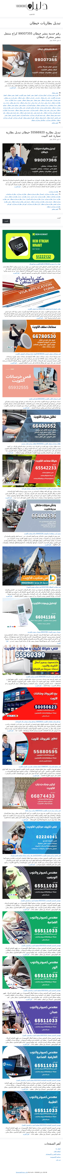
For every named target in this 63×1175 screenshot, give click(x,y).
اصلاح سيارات (42, 95)
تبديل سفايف (53, 105)
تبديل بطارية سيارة (50, 199)
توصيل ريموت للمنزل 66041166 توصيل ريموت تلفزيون (44, 632)
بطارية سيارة (42, 196)
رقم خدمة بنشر (38, 113)
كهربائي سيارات (17, 118)
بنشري (19, 100)
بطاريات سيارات (53, 191)
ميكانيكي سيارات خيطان (38, 120)
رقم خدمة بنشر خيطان (26, 113)
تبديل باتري (34, 196)
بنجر (49, 98)
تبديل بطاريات (26, 196)
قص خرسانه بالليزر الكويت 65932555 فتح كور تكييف (45, 399)
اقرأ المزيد (13, 87)
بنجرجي (37, 98)
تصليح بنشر (22, 105)
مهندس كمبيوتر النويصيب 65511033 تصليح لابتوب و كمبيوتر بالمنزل (41, 900)
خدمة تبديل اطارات (8, 110)
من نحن (58, 1160)
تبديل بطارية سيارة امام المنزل (35, 199)
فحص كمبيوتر (16, 115)
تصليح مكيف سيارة (45, 108)
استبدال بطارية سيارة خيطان (35, 194)
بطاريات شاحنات (11, 194)
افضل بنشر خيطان (12, 95)
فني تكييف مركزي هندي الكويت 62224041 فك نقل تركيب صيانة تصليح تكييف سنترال (35, 855)
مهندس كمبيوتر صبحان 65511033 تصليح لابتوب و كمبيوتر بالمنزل (41, 1035)
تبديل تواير (34, 103)
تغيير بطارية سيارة (20, 108)
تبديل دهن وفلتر (14, 103)
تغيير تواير (53, 110)
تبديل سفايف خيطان (42, 105)
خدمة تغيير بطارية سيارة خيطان (21, 202)
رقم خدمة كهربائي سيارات (37, 115)
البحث (59, 218)
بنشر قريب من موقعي (10, 98)
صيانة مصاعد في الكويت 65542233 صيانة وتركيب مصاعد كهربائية (41, 488)
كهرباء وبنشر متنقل (28, 118)
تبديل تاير (41, 103)
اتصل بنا (58, 1149)
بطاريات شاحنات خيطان (54, 196)
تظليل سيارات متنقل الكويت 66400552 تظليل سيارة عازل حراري (41, 443)
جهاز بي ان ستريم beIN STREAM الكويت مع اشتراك (45, 264)
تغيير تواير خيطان (44, 110)
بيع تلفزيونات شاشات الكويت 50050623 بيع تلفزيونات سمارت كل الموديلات (38, 721)
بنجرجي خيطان (30, 98)
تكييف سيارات (34, 110)
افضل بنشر (34, 95)
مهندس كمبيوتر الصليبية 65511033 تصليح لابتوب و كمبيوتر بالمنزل (41, 1125)
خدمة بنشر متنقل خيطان (22, 110)
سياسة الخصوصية (55, 1157)
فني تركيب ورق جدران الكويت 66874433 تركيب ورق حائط (43, 810)
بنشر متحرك (57, 100)
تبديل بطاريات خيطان (15, 196)
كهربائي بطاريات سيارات (19, 204)
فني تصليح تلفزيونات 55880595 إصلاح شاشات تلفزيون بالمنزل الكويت (40, 766)
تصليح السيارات (31, 105)
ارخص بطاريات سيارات (51, 194)
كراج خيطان (50, 118)
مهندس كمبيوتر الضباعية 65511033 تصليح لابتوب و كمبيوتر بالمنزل (41, 945)
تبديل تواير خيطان (25, 103)
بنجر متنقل (44, 98)
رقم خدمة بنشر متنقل (12, 113)
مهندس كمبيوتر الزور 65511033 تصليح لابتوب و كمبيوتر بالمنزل (42, 990)
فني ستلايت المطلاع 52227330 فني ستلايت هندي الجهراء (43, 587)
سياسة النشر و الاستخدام (53, 1154)
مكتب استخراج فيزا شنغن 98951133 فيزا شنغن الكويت (44, 309)
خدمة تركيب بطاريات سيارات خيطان (41, 202)
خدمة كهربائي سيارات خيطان (52, 113)
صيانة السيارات (24, 115)
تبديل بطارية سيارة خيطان (17, 199)
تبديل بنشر (47, 103)
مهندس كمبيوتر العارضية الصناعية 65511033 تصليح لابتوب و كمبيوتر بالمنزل (38, 1080)
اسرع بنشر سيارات (52, 95)
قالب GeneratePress (22, 1172)
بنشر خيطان (21, 98)
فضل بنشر (8, 115)
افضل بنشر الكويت (24, 95)
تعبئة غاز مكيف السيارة (32, 108)
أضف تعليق (55, 123)
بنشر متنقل (55, 93)
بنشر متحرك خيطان (47, 100)
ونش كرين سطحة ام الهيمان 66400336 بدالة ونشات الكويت (42, 533)
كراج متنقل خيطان (40, 118)
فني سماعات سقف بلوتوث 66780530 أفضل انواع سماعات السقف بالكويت (38, 354)
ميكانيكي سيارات (51, 120)
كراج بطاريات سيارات (33, 204)
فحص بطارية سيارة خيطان (48, 204)
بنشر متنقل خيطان (27, 100)
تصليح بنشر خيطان (12, 105)
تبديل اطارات (13, 100)
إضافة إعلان (57, 1151)
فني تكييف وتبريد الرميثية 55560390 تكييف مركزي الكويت (43, 676)
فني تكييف (57, 118)
